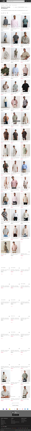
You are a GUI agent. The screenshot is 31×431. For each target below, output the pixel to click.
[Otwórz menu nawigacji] (1, 1)
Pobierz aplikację (23, 419)
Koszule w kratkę (27, 7)
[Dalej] (29, 7)
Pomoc (1, 419)
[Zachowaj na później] (9, 26)
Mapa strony (2, 424)
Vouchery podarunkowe (24, 420)
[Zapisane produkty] (28, 1)
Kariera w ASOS (13, 420)
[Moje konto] (26, 1)
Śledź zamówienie (3, 420)
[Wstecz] (13, 7)
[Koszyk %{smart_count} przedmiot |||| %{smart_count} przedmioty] (30, 1)
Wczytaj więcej (15, 405)
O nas (11, 419)
